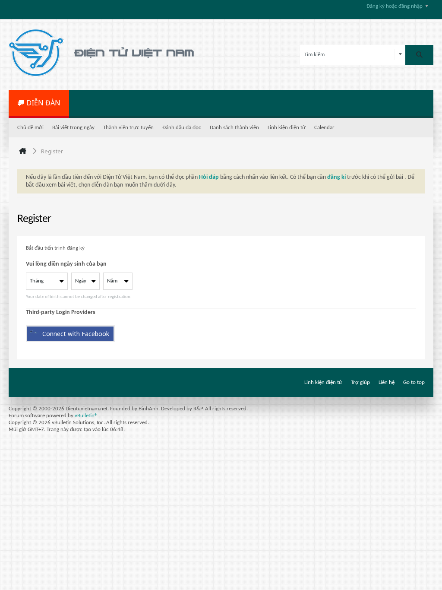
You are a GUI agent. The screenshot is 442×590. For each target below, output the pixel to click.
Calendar (324, 127)
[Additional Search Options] (400, 54)
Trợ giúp (360, 382)
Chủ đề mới (30, 127)
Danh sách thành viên (234, 127)
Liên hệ (387, 382)
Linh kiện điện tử (287, 127)
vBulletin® (86, 416)
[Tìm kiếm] (419, 55)
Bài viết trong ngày (73, 127)
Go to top (414, 382)
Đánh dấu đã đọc (181, 127)
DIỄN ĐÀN (43, 103)
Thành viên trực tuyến (128, 127)
